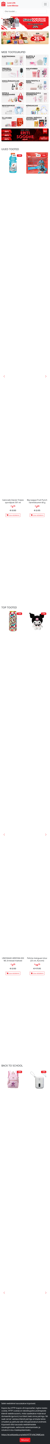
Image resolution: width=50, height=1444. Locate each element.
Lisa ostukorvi (13, 515)
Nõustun (25, 1440)
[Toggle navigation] (45, 4)
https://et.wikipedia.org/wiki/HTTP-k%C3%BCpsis (22, 1434)
